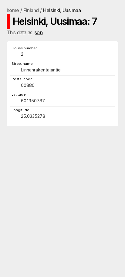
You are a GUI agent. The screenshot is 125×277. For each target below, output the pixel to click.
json (38, 32)
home (13, 10)
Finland (31, 10)
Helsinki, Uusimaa (62, 10)
